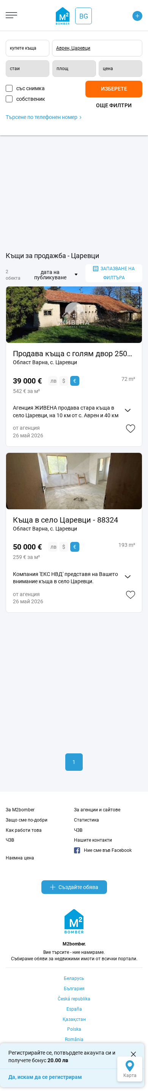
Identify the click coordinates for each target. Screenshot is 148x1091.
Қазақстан (74, 1019)
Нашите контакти (93, 840)
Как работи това (24, 830)
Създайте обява (78, 887)
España (74, 1009)
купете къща (23, 48)
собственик (30, 99)
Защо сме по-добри (26, 820)
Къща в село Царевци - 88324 (65, 520)
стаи (15, 68)
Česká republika (74, 999)
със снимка (30, 88)
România (74, 1039)
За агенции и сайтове (97, 809)
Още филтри (114, 105)
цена (108, 68)
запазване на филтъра (118, 273)
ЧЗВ (10, 840)
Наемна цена (20, 858)
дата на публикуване (50, 274)
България (74, 988)
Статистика (86, 820)
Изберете (114, 89)
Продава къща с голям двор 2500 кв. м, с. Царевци (74, 353)
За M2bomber (20, 809)
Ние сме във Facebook (108, 850)
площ (62, 68)
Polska (74, 1029)
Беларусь (74, 978)
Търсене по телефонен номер (42, 117)
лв (53, 381)
